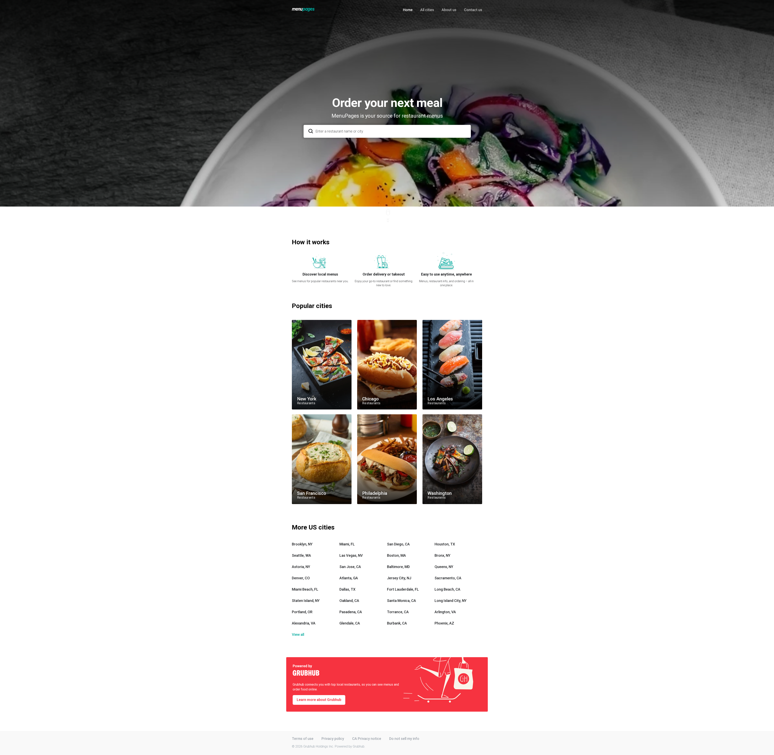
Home (408, 10)
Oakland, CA (349, 600)
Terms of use (302, 738)
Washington (430, 415)
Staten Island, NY (306, 600)
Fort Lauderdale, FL (403, 589)
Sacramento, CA (448, 578)
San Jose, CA (350, 567)
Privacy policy (332, 738)
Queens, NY (444, 567)
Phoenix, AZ (444, 623)
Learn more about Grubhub (319, 700)
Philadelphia (364, 415)
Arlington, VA (445, 612)
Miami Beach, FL (305, 589)
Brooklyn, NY (302, 544)
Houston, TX (445, 544)
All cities (427, 10)
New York (298, 321)
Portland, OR (302, 612)
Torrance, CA (398, 612)
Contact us (473, 10)
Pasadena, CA (350, 612)
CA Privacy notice (366, 738)
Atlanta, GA (348, 578)
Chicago (362, 321)
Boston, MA (396, 555)
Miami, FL (347, 544)
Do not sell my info (404, 738)
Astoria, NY (301, 567)
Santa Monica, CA (401, 600)
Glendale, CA (349, 623)
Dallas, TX (347, 589)
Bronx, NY (442, 555)
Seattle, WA (301, 555)
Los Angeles (430, 321)
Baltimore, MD (398, 567)
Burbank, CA (397, 623)
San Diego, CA (398, 544)
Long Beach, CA (447, 589)
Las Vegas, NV (351, 555)
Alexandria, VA (303, 623)
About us (449, 10)
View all (298, 634)
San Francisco (301, 415)
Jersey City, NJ (399, 578)
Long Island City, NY (451, 600)
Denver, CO (301, 578)
